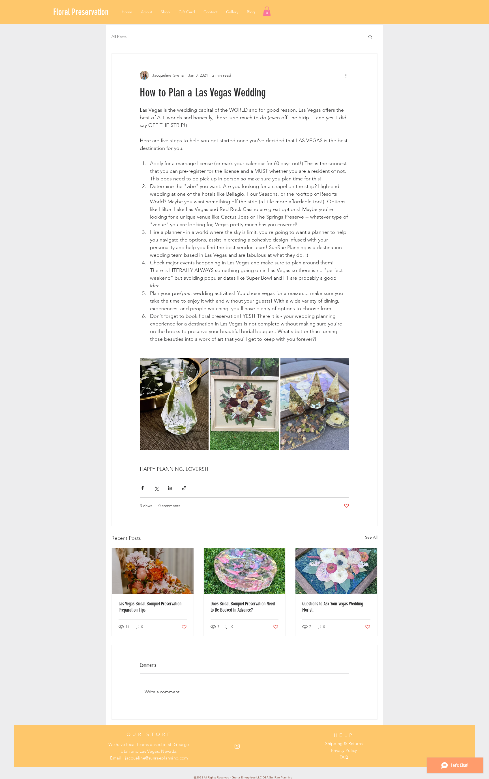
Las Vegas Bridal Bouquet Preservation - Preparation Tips (151, 607)
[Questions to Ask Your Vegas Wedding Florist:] (336, 571)
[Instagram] (237, 746)
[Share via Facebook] (142, 488)
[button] (267, 11)
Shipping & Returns (344, 743)
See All (371, 537)
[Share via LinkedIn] (170, 488)
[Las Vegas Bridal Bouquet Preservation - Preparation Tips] (153, 571)
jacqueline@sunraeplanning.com (156, 758)
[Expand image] (174, 404)
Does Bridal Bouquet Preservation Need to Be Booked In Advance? (243, 607)
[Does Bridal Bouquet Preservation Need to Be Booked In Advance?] (245, 571)
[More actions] (345, 75)
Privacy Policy (344, 750)
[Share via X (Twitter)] (156, 488)
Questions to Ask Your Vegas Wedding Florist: (332, 607)
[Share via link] (184, 488)
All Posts (118, 36)
